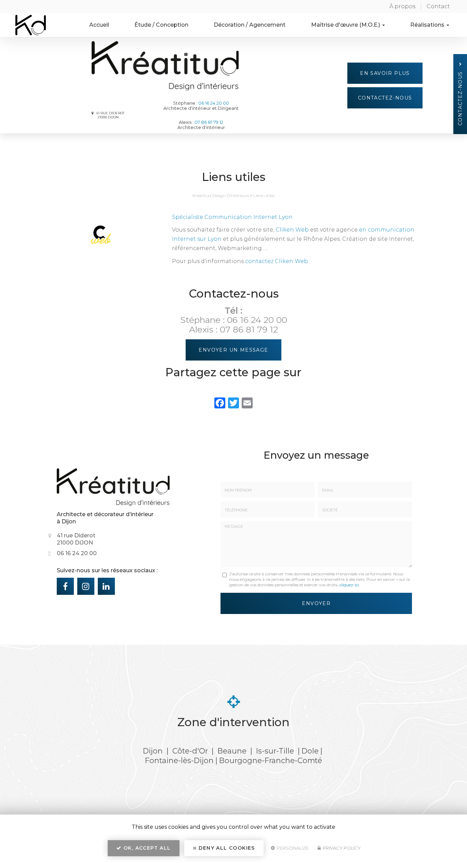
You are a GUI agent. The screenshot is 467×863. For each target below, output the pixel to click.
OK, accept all (146, 848)
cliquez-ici (349, 584)
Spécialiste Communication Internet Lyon (232, 217)
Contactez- (385, 98)
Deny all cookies (226, 848)
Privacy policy (341, 848)
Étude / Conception (161, 25)
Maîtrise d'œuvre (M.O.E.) (346, 25)
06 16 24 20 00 (213, 103)
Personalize (292, 848)
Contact (438, 6)
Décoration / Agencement (249, 25)
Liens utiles (264, 195)
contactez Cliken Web (276, 261)
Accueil (99, 25)
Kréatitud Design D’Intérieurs (220, 195)
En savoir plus (385, 73)
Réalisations (428, 25)
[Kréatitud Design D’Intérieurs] (25, 25)
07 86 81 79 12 (209, 122)
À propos (402, 6)
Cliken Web (292, 229)
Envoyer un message (233, 350)
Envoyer (316, 603)
